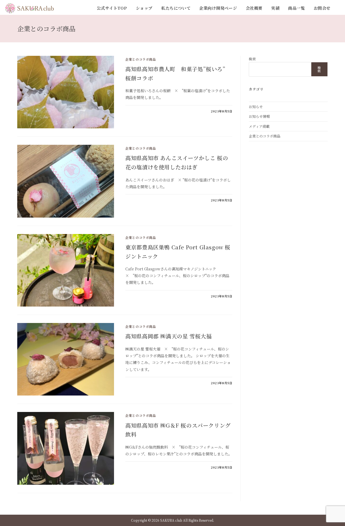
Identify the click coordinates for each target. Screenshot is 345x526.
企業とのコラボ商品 (140, 59)
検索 (252, 58)
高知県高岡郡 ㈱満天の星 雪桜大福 (168, 336)
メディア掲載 (259, 126)
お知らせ (256, 106)
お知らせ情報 (259, 116)
